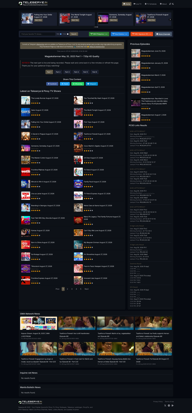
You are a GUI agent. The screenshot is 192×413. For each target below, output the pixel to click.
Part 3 (67, 72)
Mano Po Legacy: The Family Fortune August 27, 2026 (102, 218)
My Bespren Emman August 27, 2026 (98, 242)
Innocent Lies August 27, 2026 (95, 278)
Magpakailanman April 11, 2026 (153, 87)
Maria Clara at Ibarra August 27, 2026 (98, 205)
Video (64, 34)
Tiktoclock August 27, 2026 (41, 266)
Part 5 (85, 72)
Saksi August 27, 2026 (39, 110)
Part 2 (58, 72)
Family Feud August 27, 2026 (95, 182)
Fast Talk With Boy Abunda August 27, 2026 (48, 218)
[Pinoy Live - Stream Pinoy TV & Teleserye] (33, 5)
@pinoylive (40, 44)
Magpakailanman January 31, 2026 (154, 63)
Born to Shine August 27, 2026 (42, 242)
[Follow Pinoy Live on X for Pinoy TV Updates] (165, 405)
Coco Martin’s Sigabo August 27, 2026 (98, 146)
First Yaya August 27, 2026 (120, 15)
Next (87, 289)
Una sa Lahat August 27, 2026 (42, 194)
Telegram (93, 84)
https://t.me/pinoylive (97, 46)
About (164, 4)
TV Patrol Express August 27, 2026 (97, 194)
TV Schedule (151, 4)
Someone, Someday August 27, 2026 (45, 146)
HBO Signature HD (143, 34)
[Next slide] (170, 19)
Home (128, 4)
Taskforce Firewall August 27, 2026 (97, 134)
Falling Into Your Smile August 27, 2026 (46, 122)
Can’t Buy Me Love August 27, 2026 (97, 230)
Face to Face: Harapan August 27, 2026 (99, 266)
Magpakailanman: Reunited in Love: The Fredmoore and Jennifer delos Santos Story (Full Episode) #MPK (154, 101)
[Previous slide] (21, 19)
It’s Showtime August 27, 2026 (95, 254)
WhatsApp (78, 84)
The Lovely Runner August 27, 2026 (44, 98)
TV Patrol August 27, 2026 (94, 170)
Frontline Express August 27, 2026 (44, 278)
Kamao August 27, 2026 (40, 230)
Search (73, 34)
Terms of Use (169, 401)
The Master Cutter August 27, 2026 (44, 158)
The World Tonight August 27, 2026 (97, 110)
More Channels (164, 34)
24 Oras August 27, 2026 (93, 158)
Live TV (138, 4)
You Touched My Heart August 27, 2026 (99, 98)
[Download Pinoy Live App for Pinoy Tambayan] (173, 405)
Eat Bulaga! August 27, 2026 (42, 254)
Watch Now (37, 20)
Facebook (53, 84)
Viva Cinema (121, 34)
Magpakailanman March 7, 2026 (153, 75)
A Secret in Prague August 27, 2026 (44, 134)
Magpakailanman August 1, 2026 (153, 115)
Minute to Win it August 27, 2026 (43, 182)
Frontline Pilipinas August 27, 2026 (44, 170)
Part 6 (94, 72)
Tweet (66, 84)
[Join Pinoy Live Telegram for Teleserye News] (169, 405)
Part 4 (76, 72)
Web (58, 34)
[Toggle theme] (173, 4)
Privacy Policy (158, 401)
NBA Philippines (100, 34)
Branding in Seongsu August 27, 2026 (45, 205)
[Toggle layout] (170, 4)
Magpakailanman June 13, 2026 (153, 51)
